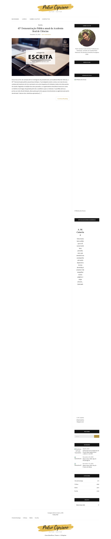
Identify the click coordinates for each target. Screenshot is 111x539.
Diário (76, 487)
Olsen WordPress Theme (52, 535)
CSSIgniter (63, 535)
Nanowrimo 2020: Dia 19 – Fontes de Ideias (90, 466)
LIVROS (24, 19)
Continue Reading (62, 98)
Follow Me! (55, 514)
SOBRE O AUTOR (35, 19)
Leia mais (80, 284)
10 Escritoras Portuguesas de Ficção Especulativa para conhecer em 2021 (91, 452)
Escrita (40, 25)
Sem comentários (46, 34)
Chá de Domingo (78, 481)
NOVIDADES (15, 19)
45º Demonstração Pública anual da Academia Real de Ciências (40, 30)
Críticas (76, 484)
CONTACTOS (46, 19)
